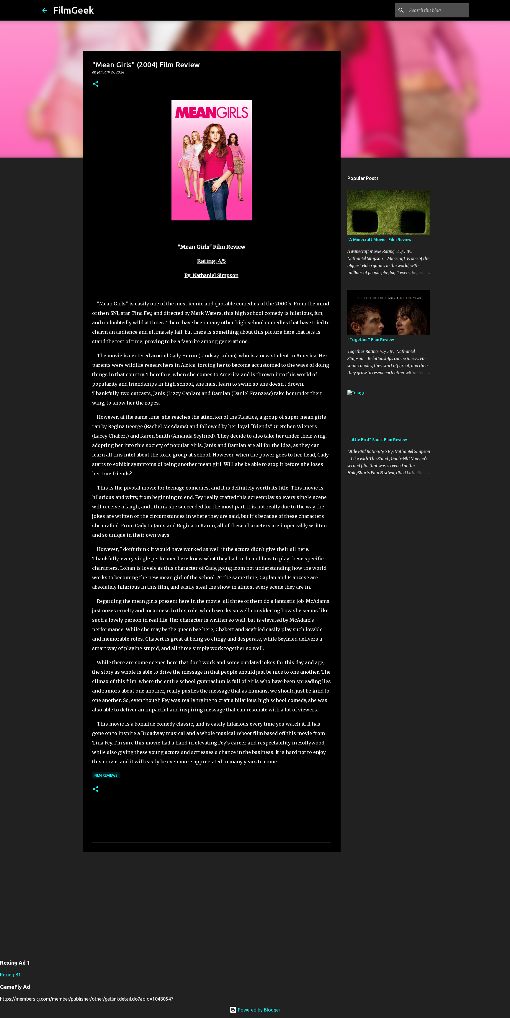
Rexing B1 (10, 974)
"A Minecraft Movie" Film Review (379, 239)
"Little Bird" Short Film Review (377, 439)
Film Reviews (105, 775)
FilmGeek (73, 10)
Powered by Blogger (258, 1009)
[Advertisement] (211, 902)
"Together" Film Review (370, 339)
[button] (95, 84)
